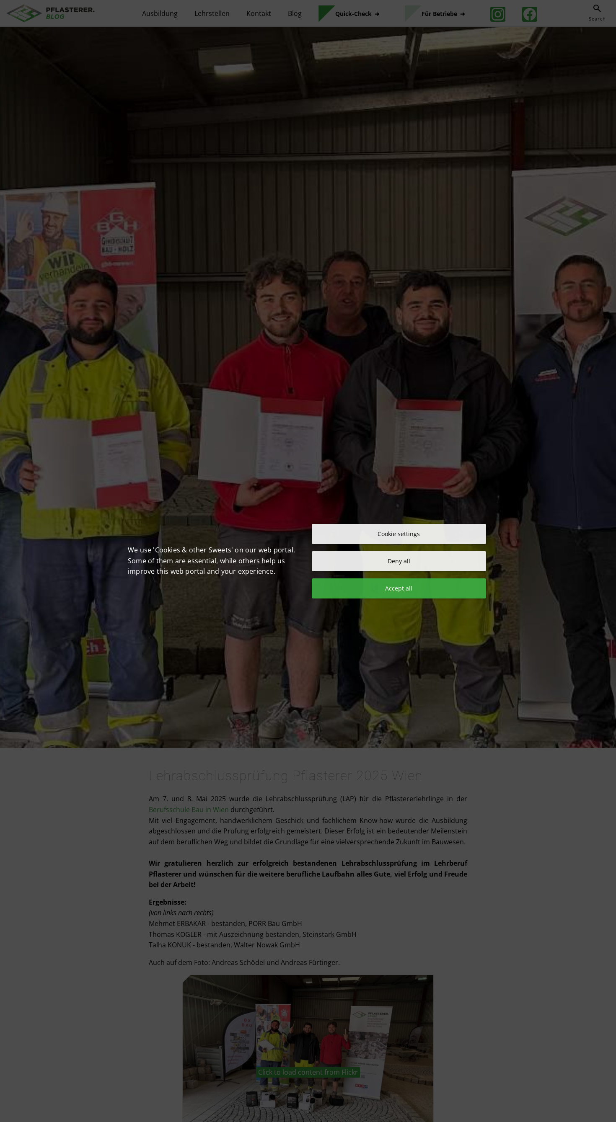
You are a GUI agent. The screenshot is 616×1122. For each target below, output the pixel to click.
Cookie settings (399, 534)
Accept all (398, 588)
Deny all (399, 561)
